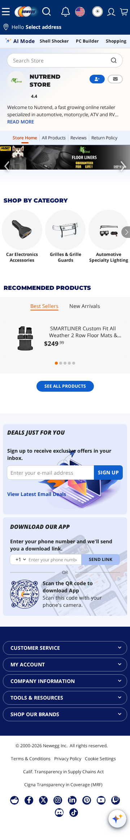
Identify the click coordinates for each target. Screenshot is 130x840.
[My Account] (110, 11)
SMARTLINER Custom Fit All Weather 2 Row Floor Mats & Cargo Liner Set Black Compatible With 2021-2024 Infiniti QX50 (83, 332)
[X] (43, 800)
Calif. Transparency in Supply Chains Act (63, 772)
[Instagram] (58, 800)
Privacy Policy (67, 759)
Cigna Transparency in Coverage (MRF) (63, 785)
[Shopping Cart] (123, 11)
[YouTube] (101, 800)
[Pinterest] (87, 800)
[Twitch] (115, 800)
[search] (114, 60)
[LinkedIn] (72, 800)
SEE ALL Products (65, 386)
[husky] (65, 157)
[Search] (46, 11)
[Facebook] (29, 800)
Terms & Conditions (31, 759)
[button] (65, 28)
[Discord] (59, 812)
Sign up (108, 472)
